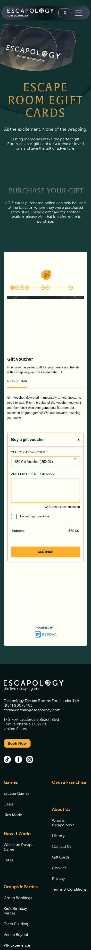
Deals (8, 804)
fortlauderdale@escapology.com (32, 710)
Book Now (17, 743)
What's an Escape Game (18, 847)
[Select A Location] (64, 13)
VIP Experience (17, 945)
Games (11, 782)
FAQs (8, 860)
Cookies (59, 868)
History (58, 835)
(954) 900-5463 (18, 705)
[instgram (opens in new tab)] (29, 760)
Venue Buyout (16, 934)
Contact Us (62, 846)
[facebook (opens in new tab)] (18, 760)
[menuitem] (22, 801)
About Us (61, 809)
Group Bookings (18, 897)
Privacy (58, 878)
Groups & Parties (21, 886)
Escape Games (16, 793)
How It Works (17, 833)
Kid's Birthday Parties (15, 910)
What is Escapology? (63, 822)
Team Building (16, 924)
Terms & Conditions (69, 889)
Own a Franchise (69, 782)
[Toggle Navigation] (78, 13)
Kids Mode (13, 815)
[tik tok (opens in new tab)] (7, 760)
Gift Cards (60, 857)
